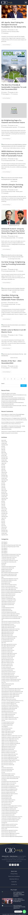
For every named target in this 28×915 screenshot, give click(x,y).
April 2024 (3, 469)
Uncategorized (4, 822)
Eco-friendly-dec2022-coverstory (10, 127)
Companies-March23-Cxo (6, 609)
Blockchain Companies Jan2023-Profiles (9, 575)
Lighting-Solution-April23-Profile (7, 749)
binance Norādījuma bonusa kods (8, 422)
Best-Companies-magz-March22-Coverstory (9, 572)
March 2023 (3, 489)
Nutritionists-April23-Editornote (7, 769)
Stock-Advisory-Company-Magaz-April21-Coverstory (11, 805)
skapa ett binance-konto (6, 418)
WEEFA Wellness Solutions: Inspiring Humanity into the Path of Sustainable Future (12, 153)
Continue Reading (7, 44)
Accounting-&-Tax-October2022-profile (8, 561)
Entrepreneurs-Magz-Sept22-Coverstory (9, 653)
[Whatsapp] (24, 911)
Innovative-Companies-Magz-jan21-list (8, 703)
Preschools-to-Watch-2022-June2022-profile (9, 778)
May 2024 (3, 467)
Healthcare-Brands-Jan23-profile (7, 683)
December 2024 (4, 457)
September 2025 (4, 444)
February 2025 (4, 454)
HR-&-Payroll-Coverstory (6, 685)
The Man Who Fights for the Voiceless (8, 393)
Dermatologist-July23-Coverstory (7, 624)
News (21, 335)
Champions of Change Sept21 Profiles (8, 600)
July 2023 (3, 483)
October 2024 (4, 460)
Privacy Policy (14, 873)
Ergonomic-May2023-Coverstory (7, 659)
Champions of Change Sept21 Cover (8, 598)
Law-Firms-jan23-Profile (6, 729)
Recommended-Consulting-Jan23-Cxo (8, 787)
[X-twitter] (13, 865)
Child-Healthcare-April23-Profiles (7, 604)
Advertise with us (14, 879)
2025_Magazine (4, 552)
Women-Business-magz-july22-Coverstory (9, 830)
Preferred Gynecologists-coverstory (8, 773)
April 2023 (3, 487)
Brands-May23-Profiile (5, 583)
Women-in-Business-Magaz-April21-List (8, 834)
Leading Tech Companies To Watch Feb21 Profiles (11, 737)
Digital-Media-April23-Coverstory (7, 632)
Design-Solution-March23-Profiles (7, 627)
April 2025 (3, 451)
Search (2, 383)
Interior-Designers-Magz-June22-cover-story (9, 717)
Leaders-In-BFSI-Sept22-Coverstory (8, 731)
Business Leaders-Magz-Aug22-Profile (8, 589)
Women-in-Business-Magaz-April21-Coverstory (10, 833)
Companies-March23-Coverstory (7, 607)
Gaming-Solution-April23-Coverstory (8, 671)
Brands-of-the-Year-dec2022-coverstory (9, 584)
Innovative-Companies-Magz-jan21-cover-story (10, 702)
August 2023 (3, 481)
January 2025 (3, 455)
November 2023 (4, 476)
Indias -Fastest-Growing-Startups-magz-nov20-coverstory (12, 688)
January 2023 (3, 492)
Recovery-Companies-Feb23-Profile (8, 792)
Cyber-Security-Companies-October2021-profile (10, 622)
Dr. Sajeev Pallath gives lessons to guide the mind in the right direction (19, 900)
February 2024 (4, 472)
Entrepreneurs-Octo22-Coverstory (8, 656)
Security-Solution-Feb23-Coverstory (8, 799)
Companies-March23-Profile (6, 610)
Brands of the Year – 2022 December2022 (11, 362)
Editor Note (3, 642)
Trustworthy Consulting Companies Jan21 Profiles (11, 818)
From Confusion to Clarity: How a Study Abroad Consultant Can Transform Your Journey (18, 894)
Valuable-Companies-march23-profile (8, 825)
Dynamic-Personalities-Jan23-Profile (8, 638)
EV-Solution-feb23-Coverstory (7, 665)
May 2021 (3, 522)
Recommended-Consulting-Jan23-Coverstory (10, 786)
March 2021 (3, 525)
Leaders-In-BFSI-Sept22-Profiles (7, 732)
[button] (26, 2)
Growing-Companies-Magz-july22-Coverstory (10, 676)
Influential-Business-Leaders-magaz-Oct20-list (10, 696)
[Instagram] (18, 865)
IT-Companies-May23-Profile (6, 725)
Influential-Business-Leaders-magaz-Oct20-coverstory (11, 693)
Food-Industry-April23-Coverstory (8, 668)
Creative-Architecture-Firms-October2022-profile (10, 618)
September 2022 (4, 498)
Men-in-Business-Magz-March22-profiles (9, 758)
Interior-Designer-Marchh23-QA (7, 715)
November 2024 (4, 458)
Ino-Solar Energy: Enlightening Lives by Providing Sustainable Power (13, 264)
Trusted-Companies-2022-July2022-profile (9, 812)
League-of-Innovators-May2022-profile (8, 744)
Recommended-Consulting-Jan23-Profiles (9, 789)
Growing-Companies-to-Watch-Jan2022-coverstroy (11, 679)
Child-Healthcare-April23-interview (8, 603)
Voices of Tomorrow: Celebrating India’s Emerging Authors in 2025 (19, 907)
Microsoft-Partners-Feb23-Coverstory (8, 761)
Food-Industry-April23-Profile (7, 670)
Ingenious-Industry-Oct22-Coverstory (8, 699)
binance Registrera (5, 414)
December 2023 (4, 475)
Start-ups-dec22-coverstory (6, 802)
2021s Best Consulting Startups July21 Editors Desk (11, 545)
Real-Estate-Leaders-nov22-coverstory (8, 783)
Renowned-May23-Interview (6, 795)
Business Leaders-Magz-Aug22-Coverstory (9, 587)
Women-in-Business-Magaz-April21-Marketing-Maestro (12, 836)
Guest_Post (3, 682)
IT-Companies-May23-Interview (7, 723)
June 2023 (3, 484)
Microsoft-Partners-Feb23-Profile (7, 764)
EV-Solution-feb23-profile (6, 667)
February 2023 (4, 490)
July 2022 (3, 501)
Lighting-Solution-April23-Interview (8, 747)
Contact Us (14, 884)
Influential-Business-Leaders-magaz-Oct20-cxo (10, 694)
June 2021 (3, 521)
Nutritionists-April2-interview (7, 767)
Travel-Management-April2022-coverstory (9, 807)
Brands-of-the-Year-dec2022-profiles (11, 31)
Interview (3, 720)
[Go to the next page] (25, 379)
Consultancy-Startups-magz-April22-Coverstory (10, 613)
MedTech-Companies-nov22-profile (8, 752)
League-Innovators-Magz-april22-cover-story (10, 738)
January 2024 (3, 473)
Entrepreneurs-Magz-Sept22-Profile (8, 654)
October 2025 (4, 443)
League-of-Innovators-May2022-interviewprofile (10, 743)
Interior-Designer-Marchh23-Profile (8, 714)
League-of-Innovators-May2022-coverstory (9, 741)
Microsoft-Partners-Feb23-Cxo (7, 763)
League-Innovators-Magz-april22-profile (9, 740)
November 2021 (4, 513)
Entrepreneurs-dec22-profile (6, 648)
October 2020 (4, 533)
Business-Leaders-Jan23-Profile (7, 597)
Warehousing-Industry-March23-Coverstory (9, 827)
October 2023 (4, 478)
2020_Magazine (4, 542)
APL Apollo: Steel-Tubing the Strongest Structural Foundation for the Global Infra (13, 24)
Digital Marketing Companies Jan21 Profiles (9, 630)
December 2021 (4, 511)
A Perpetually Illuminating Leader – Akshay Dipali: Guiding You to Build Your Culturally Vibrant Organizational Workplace (13, 427)
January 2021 (3, 528)
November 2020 (4, 531)
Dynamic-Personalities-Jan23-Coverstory (9, 636)
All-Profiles (3, 564)
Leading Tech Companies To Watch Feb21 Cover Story (11, 735)
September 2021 (4, 516)
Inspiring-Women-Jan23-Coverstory (8, 709)
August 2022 (3, 499)
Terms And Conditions (14, 876)
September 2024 (4, 461)
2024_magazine (4, 551)
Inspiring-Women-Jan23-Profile (7, 711)
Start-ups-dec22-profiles (6, 804)
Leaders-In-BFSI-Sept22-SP (6, 734)
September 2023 (4, 479)
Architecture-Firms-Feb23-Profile (7, 568)
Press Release (4, 780)
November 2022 (4, 495)
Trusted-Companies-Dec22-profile (7, 815)
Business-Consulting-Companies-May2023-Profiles (11, 592)
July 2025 (3, 446)
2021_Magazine (4, 543)
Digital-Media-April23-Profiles (7, 635)
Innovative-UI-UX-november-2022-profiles (9, 705)
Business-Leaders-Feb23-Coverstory (8, 594)
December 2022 (4, 493)
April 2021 (3, 524)
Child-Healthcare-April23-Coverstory (8, 601)
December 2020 (4, 530)
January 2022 (3, 510)
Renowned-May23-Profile (6, 796)
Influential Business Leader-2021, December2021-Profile (12, 691)
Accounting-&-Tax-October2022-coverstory (9, 560)
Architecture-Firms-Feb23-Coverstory (8, 566)
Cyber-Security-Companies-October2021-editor (10, 621)
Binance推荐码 (4, 426)
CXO (2, 619)
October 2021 (4, 515)
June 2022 (3, 502)
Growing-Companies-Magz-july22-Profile (9, 677)
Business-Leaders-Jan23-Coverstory (8, 595)
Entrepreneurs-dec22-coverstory (7, 647)
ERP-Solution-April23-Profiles (7, 664)
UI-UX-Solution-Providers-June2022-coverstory (10, 819)
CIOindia (5, 29)
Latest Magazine (4, 726)
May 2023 (3, 486)
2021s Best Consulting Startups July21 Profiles (10, 546)
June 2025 (3, 447)
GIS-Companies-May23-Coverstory (8, 673)
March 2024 (3, 470)
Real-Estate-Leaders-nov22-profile (8, 784)
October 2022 (4, 496)
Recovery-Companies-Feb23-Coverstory (9, 790)
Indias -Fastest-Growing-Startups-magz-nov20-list (11, 690)
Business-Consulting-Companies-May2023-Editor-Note (11, 590)
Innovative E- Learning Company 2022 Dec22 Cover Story (12, 700)
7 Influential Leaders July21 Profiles (8, 558)
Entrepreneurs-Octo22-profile (7, 658)
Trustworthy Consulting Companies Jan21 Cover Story (11, 816)
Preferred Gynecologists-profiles (7, 775)
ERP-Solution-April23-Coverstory (7, 662)
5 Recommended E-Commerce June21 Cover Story (11, 554)
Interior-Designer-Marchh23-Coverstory (9, 712)
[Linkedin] (15, 865)
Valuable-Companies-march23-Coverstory (9, 824)
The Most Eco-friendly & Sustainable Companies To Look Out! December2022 (13, 87)
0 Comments (5, 33)
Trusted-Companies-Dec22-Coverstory (8, 813)
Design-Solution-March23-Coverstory (8, 626)
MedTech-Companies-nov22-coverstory (9, 751)
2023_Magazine (4, 549)
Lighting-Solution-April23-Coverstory (8, 746)
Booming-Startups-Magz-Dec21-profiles (9, 580)
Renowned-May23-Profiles (6, 798)
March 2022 (3, 507)
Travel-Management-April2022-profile (8, 809)
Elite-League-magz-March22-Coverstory (9, 644)
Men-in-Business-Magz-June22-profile (8, 755)
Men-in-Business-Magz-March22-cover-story (9, 757)
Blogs (2, 577)
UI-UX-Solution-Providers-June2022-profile (9, 821)
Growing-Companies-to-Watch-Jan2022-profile (10, 680)
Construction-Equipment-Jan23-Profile (8, 612)
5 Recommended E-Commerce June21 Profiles (10, 555)
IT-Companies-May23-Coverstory (7, 722)
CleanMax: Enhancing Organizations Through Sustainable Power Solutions (12, 297)
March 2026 (3, 440)
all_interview (3, 563)
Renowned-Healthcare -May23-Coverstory (9, 793)
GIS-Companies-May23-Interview (7, 674)
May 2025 (3, 449)
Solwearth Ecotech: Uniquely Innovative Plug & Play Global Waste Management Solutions (13, 231)
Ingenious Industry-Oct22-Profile (7, 697)
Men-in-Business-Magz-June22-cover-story (9, 754)
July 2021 (3, 519)
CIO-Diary (3, 606)
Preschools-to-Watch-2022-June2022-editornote (10, 777)
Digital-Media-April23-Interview (7, 633)
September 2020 (4, 534)
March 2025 (3, 452)
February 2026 (4, 441)
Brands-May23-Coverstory (6, 581)
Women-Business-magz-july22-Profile (8, 831)
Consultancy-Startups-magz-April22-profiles (9, 615)
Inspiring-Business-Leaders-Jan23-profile (9, 708)
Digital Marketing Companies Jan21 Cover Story (10, 629)
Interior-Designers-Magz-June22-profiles (9, 719)
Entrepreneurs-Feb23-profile (6, 651)
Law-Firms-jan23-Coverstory (6, 728)
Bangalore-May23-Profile (6, 571)
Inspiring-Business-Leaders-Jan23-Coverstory (10, 706)
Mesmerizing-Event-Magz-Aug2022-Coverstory (10, 760)
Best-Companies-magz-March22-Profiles (9, 574)
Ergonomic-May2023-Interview (7, 661)
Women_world (19, 191)
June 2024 (3, 466)
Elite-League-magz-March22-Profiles (8, 645)
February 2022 (4, 508)
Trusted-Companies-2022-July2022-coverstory (10, 810)
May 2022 (3, 504)
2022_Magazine (6, 94)
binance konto (4, 431)
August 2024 (3, 463)
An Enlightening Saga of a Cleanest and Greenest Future (13, 121)
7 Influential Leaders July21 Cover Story (9, 557)
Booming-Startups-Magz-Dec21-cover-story (9, 578)
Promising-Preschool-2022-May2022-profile (9, 781)
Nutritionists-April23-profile (6, 770)
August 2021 (3, 518)
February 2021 (4, 527)
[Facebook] (10, 865)
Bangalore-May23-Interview (6, 569)
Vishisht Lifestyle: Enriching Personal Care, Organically (12, 185)
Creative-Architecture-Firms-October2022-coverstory (11, 616)
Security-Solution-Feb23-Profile (7, 801)
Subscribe (14, 881)
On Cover (18, 304)
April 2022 (3, 505)
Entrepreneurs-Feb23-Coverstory (7, 650)
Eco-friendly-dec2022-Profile (9, 160)
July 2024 (3, 464)
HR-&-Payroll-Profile (5, 687)
